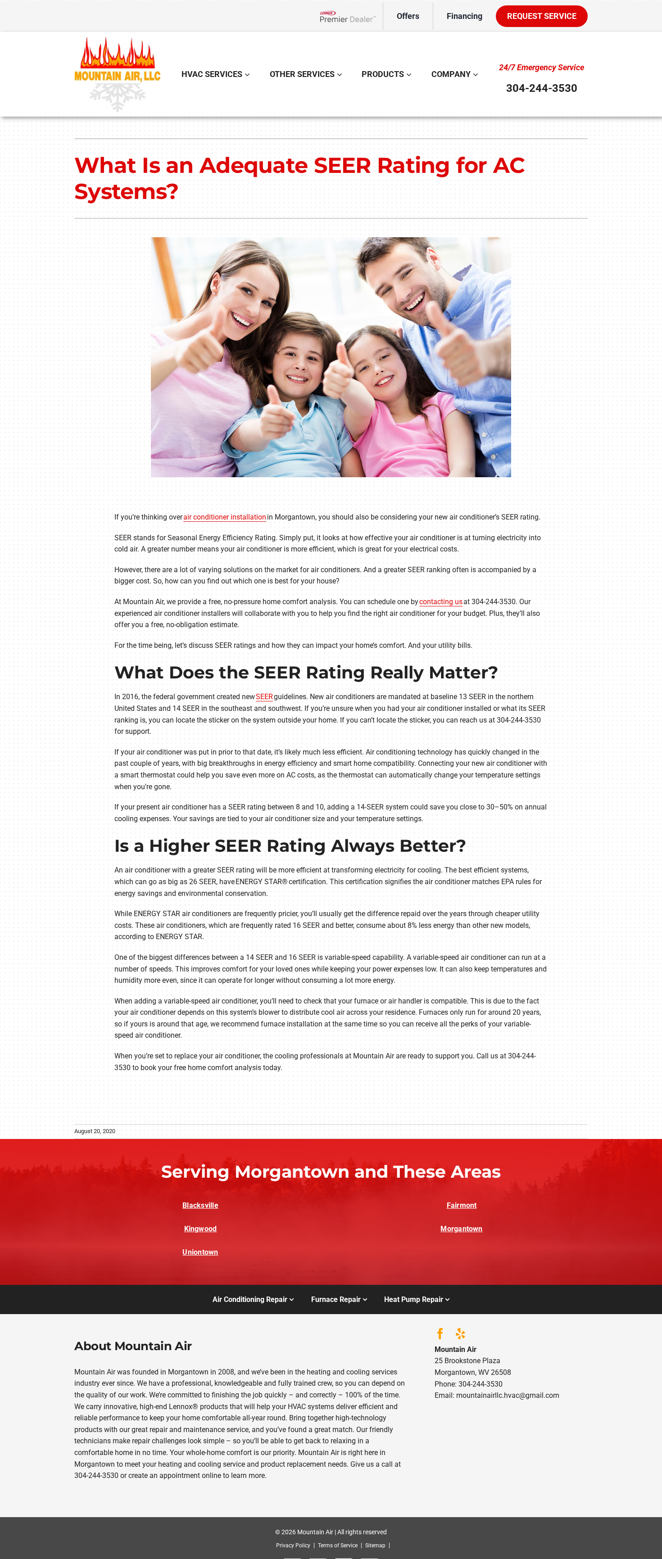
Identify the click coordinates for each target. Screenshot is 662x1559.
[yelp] (460, 1333)
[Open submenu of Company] (477, 74)
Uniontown (200, 1252)
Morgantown (461, 1229)
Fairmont (462, 1205)
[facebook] (440, 1333)
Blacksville (200, 1205)
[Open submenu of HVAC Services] (248, 74)
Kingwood (200, 1229)
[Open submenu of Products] (410, 74)
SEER (264, 696)
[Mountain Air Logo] (117, 40)
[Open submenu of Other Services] (341, 74)
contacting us (440, 601)
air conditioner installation (224, 517)
